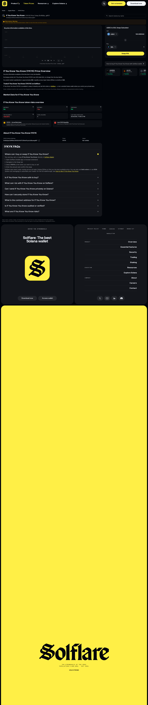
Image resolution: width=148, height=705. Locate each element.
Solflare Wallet (49, 157)
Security (133, 252)
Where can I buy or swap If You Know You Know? (27, 154)
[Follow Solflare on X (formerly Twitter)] (100, 298)
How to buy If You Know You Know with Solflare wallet (124, 64)
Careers (133, 283)
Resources (132, 267)
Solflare (53, 86)
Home (3, 10)
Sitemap (121, 229)
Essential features (129, 247)
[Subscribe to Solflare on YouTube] (107, 298)
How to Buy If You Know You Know (67, 171)
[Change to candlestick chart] (61, 60)
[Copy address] (39, 140)
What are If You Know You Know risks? (22, 211)
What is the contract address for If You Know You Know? (30, 200)
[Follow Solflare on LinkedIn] (114, 298)
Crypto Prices (11, 10)
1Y (54, 60)
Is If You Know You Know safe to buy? (22, 177)
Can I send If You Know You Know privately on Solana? (29, 189)
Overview (132, 242)
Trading (133, 257)
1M (51, 60)
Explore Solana (130, 273)
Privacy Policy (93, 229)
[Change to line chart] (58, 60)
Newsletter (111, 233)
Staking (133, 262)
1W (48, 60)
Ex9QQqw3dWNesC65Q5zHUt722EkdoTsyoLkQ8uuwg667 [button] (20, 17)
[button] (74, 22)
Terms (104, 229)
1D (45, 60)
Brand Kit (130, 229)
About (134, 278)
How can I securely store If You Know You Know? (27, 194)
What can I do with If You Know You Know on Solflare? (29, 183)
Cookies (112, 229)
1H (42, 60)
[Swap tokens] (125, 40)
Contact (133, 288)
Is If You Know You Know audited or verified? (25, 206)
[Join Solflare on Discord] (121, 298)
